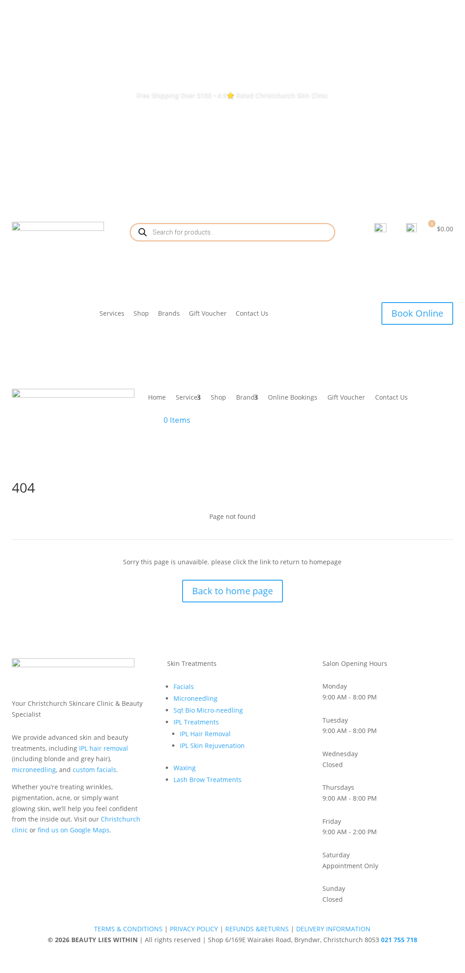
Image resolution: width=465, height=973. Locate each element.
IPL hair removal (103, 748)
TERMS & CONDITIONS (128, 928)
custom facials (94, 769)
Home (157, 397)
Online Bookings (292, 397)
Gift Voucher (208, 313)
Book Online (417, 313)
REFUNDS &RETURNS (257, 928)
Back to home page (232, 591)
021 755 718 (399, 939)
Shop (141, 313)
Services (111, 313)
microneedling (34, 769)
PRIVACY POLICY (194, 928)
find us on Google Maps (73, 830)
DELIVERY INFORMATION (333, 928)
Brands (169, 313)
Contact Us (252, 313)
